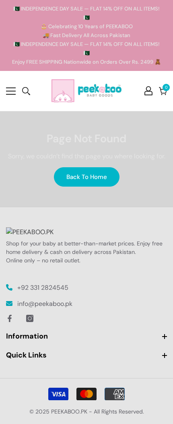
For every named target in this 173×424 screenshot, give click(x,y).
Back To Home (86, 177)
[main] (86, 159)
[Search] (26, 91)
